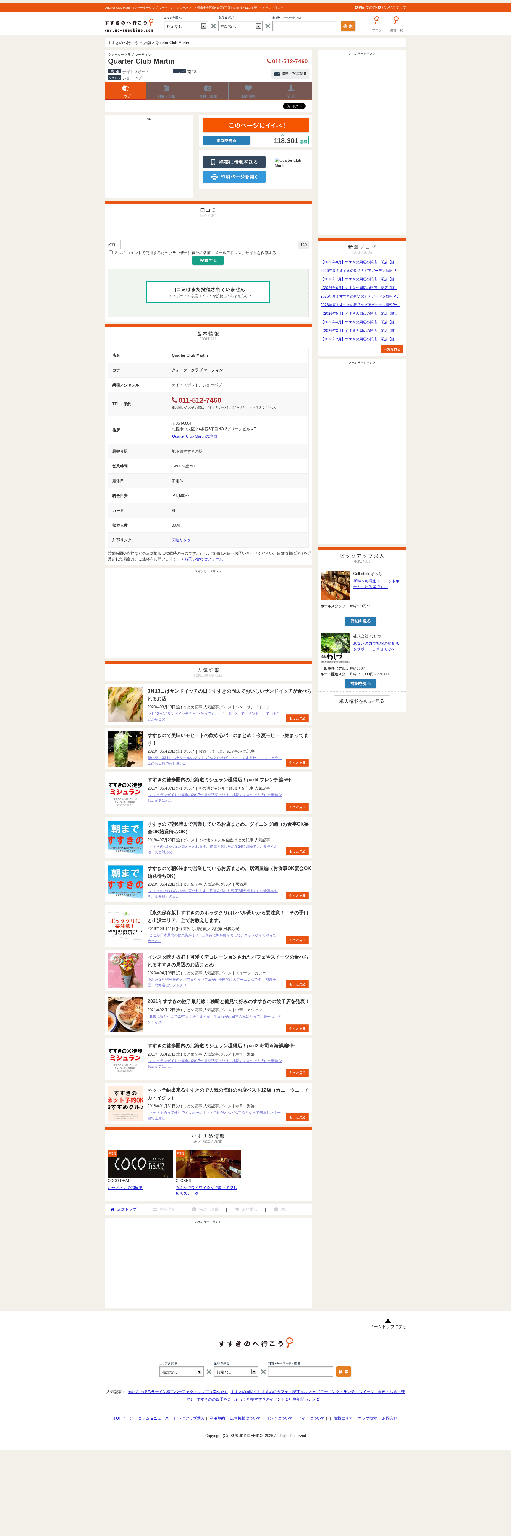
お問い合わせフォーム (204, 559)
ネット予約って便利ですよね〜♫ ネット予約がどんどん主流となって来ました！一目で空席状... (214, 1115)
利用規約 (217, 1418)
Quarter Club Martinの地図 (194, 436)
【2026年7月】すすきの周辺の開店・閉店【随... (359, 279)
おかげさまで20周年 (125, 1188)
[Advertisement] (149, 159)
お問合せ (389, 1418)
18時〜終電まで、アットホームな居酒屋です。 (376, 584)
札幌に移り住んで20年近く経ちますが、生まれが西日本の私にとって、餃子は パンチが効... (214, 1019)
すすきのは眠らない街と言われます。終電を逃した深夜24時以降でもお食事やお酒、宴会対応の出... (213, 894)
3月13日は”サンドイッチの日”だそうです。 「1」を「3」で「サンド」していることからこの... (214, 716)
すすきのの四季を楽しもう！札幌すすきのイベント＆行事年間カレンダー (260, 1399)
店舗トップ (125, 91)
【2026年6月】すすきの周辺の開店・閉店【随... (359, 288)
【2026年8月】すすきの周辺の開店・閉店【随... (359, 262)
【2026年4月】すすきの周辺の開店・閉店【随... (359, 322)
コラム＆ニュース (153, 1418)
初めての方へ (369, 7)
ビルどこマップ (393, 7)
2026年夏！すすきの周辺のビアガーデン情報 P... (359, 271)
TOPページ (123, 1418)
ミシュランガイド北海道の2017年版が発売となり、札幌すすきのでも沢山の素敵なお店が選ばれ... (215, 798)
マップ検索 (367, 1418)
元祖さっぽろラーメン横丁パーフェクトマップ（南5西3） (178, 1391)
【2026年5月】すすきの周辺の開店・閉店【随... (359, 313)
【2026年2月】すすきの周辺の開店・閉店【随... (359, 339)
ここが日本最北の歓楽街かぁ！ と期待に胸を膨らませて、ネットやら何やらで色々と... (212, 938)
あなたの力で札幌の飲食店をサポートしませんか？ (376, 646)
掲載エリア (343, 1418)
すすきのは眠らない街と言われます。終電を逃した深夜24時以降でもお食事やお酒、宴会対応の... (213, 849)
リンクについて (279, 1418)
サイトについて (311, 1418)
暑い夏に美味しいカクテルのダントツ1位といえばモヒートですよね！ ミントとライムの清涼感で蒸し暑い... (215, 761)
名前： (113, 244)
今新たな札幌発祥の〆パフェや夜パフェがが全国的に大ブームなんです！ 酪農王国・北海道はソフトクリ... (212, 982)
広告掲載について (245, 1418)
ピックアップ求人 (189, 1418)
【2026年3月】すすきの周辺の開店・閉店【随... (359, 331)
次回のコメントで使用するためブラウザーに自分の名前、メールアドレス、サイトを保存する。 (197, 253)
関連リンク (181, 540)
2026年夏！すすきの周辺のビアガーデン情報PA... (360, 305)
